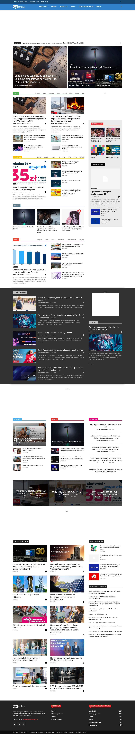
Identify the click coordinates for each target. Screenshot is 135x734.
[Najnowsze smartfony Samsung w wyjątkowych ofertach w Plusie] (56, 173)
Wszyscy (39, 157)
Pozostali (82, 157)
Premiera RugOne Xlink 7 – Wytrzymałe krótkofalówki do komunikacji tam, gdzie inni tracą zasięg (47, 229)
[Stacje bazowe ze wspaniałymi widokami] (30, 584)
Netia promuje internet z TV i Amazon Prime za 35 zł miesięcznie (29, 188)
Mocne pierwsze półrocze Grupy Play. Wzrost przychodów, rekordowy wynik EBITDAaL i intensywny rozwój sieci (73, 274)
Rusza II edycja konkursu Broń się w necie (55, 332)
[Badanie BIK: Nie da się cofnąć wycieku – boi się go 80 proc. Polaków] (29, 255)
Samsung (17, 72)
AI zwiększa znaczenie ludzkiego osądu (29, 686)
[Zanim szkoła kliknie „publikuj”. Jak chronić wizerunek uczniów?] (24, 303)
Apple (44, 93)
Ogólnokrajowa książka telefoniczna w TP (101, 193)
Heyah (69, 157)
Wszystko (39, 239)
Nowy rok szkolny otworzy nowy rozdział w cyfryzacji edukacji (26, 659)
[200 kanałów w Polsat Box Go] (98, 150)
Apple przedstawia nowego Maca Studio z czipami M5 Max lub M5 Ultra (72, 147)
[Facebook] (121, 7)
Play (64, 157)
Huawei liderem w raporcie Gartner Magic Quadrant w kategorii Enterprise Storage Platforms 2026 (66, 566)
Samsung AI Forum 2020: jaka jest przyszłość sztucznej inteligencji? (109, 211)
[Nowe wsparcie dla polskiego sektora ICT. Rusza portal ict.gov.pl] (67, 647)
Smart (16, 93)
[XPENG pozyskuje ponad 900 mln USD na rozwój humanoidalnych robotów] (67, 675)
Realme (77, 93)
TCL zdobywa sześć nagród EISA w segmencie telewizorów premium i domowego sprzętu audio (66, 118)
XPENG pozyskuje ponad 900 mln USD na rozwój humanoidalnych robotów (66, 687)
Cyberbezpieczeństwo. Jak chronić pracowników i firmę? (61, 315)
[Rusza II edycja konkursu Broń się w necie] (24, 338)
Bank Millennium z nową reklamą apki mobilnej (108, 631)
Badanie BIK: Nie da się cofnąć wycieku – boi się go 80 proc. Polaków (29, 271)
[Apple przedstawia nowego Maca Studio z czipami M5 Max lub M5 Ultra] (56, 147)
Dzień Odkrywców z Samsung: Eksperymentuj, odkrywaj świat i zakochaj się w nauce (33, 147)
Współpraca (61, 239)
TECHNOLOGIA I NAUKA (21, 541)
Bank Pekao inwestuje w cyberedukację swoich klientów (61, 350)
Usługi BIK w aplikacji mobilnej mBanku (33, 465)
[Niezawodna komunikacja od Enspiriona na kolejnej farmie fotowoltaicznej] (67, 584)
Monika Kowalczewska (18, 123)
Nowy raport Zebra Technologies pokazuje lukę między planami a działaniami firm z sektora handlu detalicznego (64, 628)
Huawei (65, 93)
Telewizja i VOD (94, 136)
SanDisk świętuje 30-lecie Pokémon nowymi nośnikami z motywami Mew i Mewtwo (73, 228)
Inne (83, 93)
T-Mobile (53, 157)
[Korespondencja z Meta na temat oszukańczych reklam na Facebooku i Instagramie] (24, 373)
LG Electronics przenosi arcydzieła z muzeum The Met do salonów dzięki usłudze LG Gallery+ (34, 137)
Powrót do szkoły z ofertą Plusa (71, 180)
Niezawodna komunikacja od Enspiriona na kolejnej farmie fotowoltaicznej (62, 597)
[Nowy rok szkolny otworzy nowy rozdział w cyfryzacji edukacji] (30, 647)
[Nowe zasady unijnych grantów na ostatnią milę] (95, 221)
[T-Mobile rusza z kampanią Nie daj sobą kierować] (30, 614)
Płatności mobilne (71, 239)
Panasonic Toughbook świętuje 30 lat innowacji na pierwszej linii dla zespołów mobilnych (29, 566)
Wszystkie (37, 93)
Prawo (46, 239)
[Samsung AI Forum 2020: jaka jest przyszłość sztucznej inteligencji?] (95, 212)
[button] (120, 1)
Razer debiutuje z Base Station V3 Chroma (67, 442)
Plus (59, 157)
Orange (46, 157)
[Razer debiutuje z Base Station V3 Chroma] (95, 58)
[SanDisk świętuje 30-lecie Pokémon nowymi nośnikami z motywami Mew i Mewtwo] (73, 217)
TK (91, 196)
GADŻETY (16, 205)
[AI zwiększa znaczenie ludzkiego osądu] (30, 675)
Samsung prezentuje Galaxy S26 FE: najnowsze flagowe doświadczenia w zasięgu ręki (72, 137)
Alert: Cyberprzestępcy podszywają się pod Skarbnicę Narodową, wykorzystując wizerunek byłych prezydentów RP (104, 603)
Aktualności (94, 188)
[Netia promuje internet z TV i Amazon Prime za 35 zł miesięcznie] (29, 173)
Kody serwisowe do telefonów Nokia (105, 623)
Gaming (72, 64)
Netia (75, 157)
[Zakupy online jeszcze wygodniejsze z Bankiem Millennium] (17, 451)
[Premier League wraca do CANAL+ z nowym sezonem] (113, 132)
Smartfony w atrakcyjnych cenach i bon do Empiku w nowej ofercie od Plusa (110, 547)
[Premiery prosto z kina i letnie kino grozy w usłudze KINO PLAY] (98, 132)
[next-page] (93, 363)
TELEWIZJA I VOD (97, 124)
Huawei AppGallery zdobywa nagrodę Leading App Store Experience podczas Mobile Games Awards (53, 43)
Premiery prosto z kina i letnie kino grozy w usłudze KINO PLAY (97, 140)
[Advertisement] (67, 26)
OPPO (71, 93)
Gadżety (39, 224)
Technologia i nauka (102, 79)
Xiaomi (58, 93)
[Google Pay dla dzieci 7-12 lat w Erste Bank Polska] (56, 256)
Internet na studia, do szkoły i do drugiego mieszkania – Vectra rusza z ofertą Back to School (73, 191)
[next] (119, 43)
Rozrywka (93, 419)
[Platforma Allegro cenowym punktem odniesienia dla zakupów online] (56, 246)
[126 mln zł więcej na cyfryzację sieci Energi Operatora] (56, 265)
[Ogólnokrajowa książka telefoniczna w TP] (105, 178)
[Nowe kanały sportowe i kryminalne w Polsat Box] (113, 150)
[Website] (23, 724)
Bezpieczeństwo (20, 292)
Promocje (17, 157)
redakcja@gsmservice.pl (30, 719)
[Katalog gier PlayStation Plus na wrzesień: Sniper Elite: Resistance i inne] (55, 467)
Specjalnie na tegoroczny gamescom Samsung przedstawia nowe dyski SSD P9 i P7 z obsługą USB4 (29, 118)
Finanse (53, 239)
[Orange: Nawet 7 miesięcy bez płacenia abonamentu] (56, 164)
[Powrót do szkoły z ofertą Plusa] (56, 183)
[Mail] (19, 724)
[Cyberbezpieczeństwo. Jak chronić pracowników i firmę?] (24, 321)
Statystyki (81, 239)
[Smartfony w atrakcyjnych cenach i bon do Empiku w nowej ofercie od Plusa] (94, 548)
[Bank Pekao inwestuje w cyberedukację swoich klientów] (24, 356)
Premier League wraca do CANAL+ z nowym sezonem (113, 140)
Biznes (16, 239)
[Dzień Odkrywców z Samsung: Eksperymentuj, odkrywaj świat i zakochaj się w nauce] (18, 147)
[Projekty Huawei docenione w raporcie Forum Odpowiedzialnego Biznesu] (94, 576)
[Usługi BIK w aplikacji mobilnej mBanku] (17, 467)
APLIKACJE (17, 419)
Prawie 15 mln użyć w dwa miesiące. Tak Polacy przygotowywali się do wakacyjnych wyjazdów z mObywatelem (28, 440)
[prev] (116, 43)
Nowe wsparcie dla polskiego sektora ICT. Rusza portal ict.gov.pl (66, 659)
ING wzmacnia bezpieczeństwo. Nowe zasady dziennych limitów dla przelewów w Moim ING (34, 458)
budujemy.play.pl (102, 614)
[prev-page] (90, 363)
